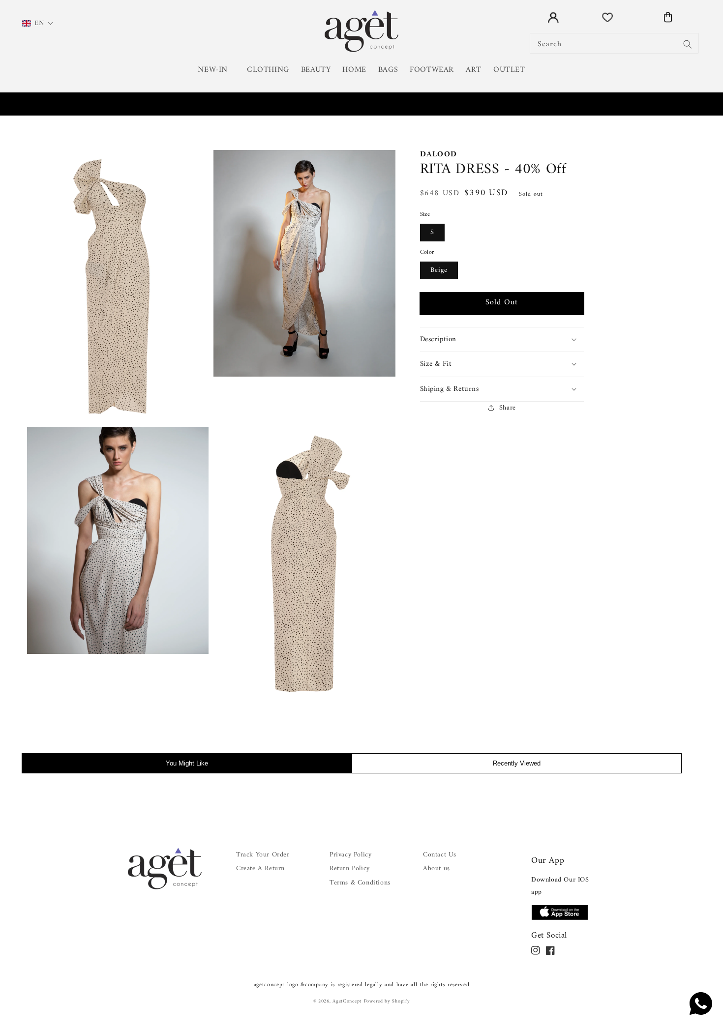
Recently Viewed (517, 763)
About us (436, 868)
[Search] (687, 44)
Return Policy (350, 868)
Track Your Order (263, 854)
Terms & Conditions (360, 882)
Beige (439, 270)
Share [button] (507, 407)
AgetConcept (347, 1001)
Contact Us (439, 854)
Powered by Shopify (387, 1001)
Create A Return (260, 868)
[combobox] (614, 43)
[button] (216, 70)
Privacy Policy (350, 854)
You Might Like (187, 763)
